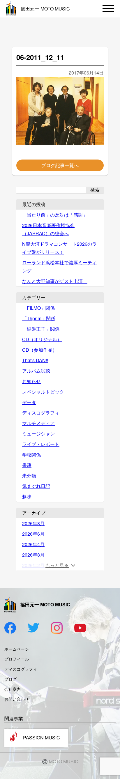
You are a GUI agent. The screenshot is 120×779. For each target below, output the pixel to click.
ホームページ (16, 649)
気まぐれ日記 (36, 486)
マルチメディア (38, 423)
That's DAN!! (35, 360)
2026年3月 (33, 554)
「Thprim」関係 (38, 318)
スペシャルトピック (43, 391)
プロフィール (16, 659)
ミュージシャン (38, 433)
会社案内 (12, 689)
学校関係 (31, 454)
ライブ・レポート (40, 444)
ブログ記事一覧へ (60, 165)
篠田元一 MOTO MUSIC (45, 8)
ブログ (10, 679)
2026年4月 (33, 544)
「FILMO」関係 (38, 307)
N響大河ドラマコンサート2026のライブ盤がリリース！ (59, 247)
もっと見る (57, 565)
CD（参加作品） (39, 349)
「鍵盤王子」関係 (40, 328)
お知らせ (31, 381)
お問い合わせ (16, 699)
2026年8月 (33, 523)
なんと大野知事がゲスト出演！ (54, 281)
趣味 (26, 496)
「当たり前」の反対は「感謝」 (54, 214)
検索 (95, 189)
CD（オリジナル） (42, 339)
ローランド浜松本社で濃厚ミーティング (59, 266)
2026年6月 (33, 533)
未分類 (29, 475)
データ (29, 402)
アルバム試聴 (36, 370)
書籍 (26, 465)
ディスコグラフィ (40, 412)
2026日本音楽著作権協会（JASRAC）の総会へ (48, 229)
